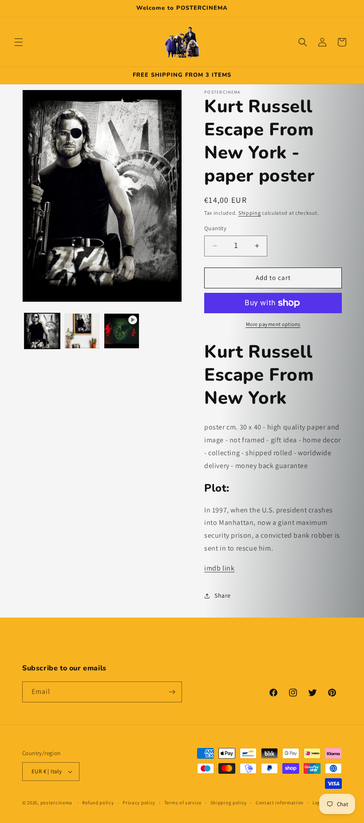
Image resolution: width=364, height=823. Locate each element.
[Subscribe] (172, 691)
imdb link (219, 568)
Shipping (249, 212)
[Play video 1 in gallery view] (121, 331)
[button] (18, 42)
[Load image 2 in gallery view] (82, 331)
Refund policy (98, 802)
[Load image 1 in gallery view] (42, 331)
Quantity (215, 228)
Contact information (280, 802)
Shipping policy (228, 802)
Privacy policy (139, 802)
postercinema (56, 802)
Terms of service (183, 802)
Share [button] (222, 595)
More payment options (273, 324)
